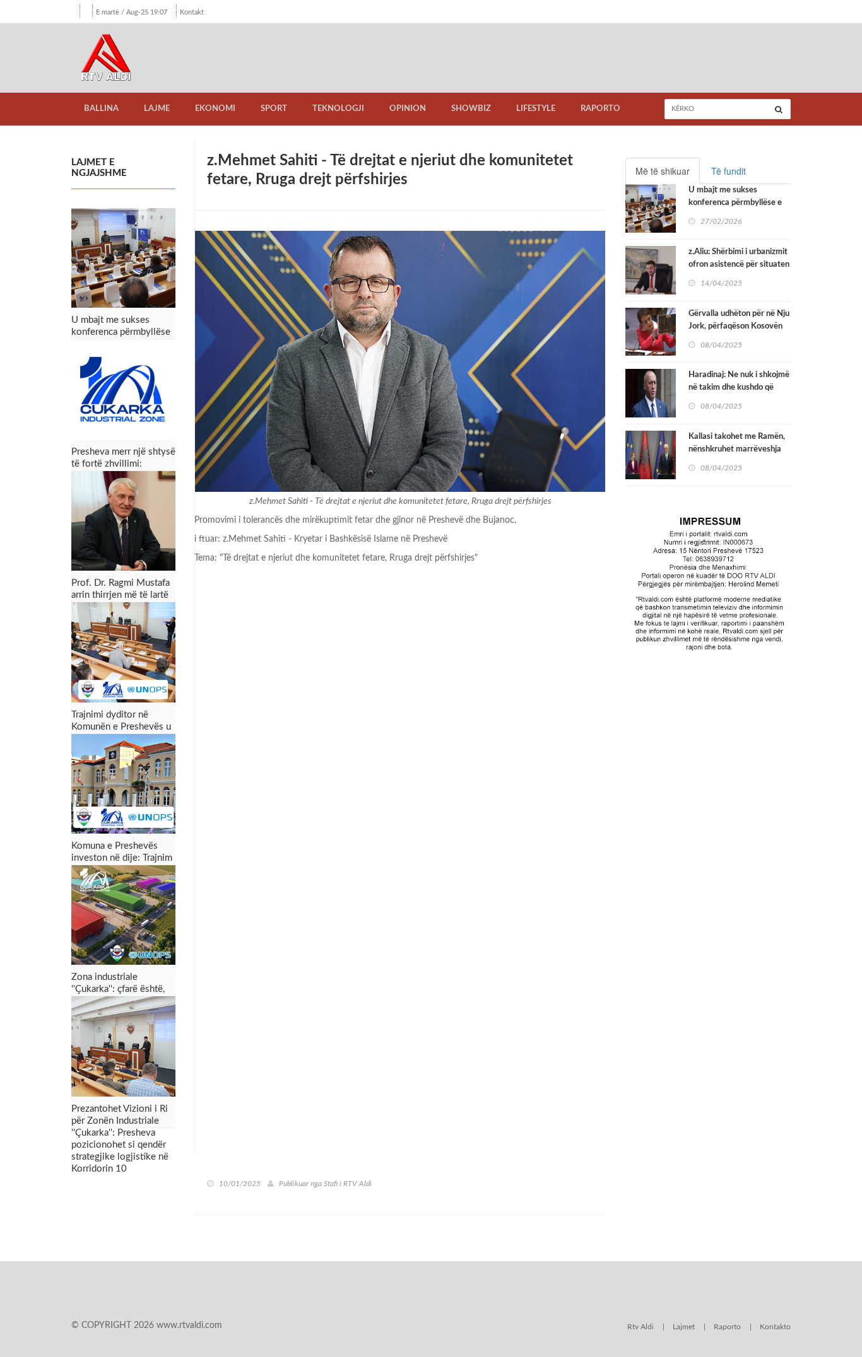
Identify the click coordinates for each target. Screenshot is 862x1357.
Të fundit (728, 171)
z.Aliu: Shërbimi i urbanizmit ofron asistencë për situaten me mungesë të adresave (738, 264)
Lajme (157, 109)
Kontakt (192, 12)
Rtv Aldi (640, 1327)
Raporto (600, 109)
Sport (274, 109)
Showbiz (471, 109)
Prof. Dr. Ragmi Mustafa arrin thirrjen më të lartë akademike (120, 595)
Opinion (407, 109)
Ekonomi (215, 109)
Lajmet (684, 1327)
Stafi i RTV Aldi (348, 1183)
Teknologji (338, 109)
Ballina (101, 109)
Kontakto (775, 1327)
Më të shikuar (662, 171)
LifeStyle (535, 109)
